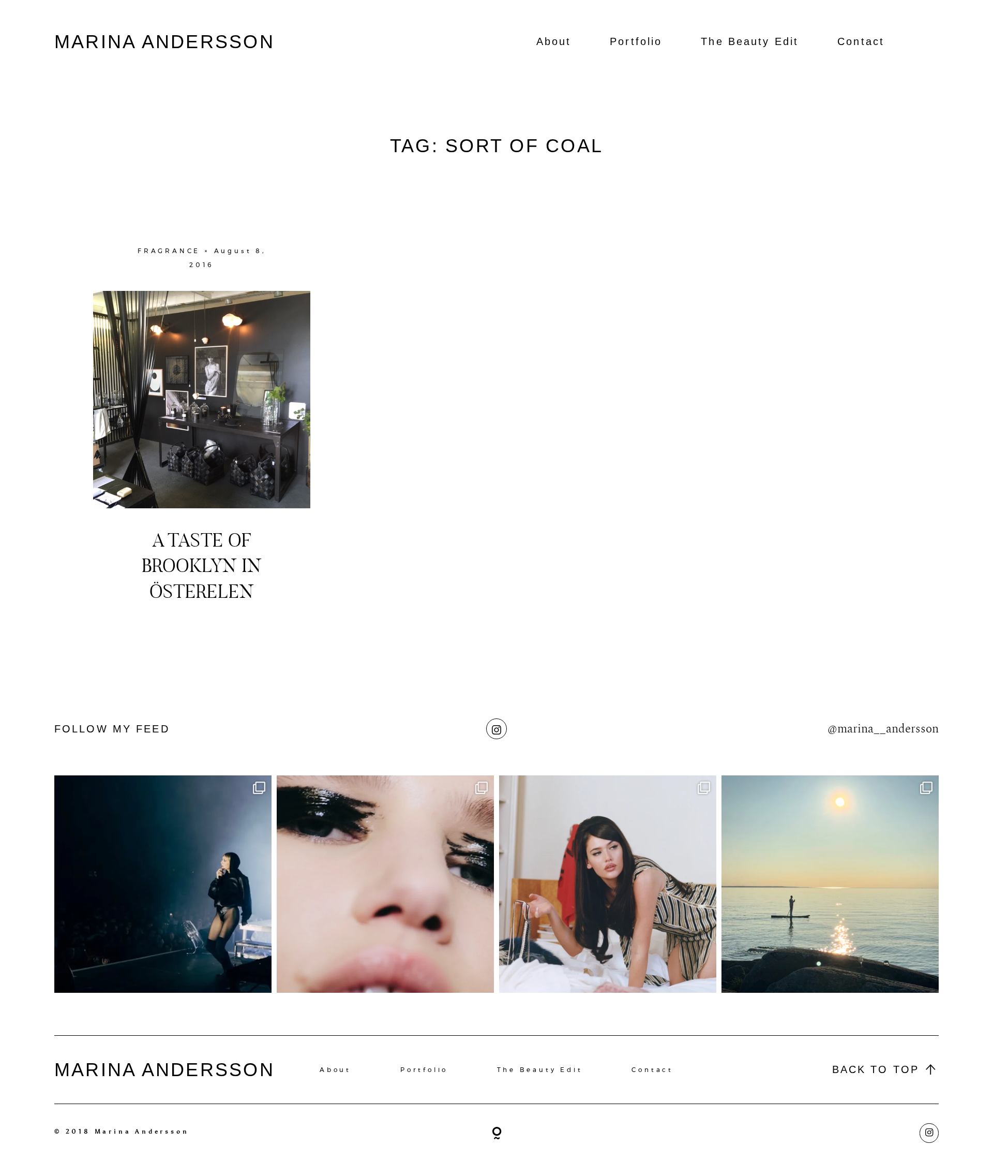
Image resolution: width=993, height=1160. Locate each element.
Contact (860, 41)
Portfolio (636, 41)
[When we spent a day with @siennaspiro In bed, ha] (607, 884)
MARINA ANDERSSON (164, 41)
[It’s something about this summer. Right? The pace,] (830, 884)
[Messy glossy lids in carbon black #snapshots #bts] (385, 884)
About (553, 41)
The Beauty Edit (750, 41)
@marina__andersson (883, 729)
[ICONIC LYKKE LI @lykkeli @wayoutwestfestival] (163, 884)
